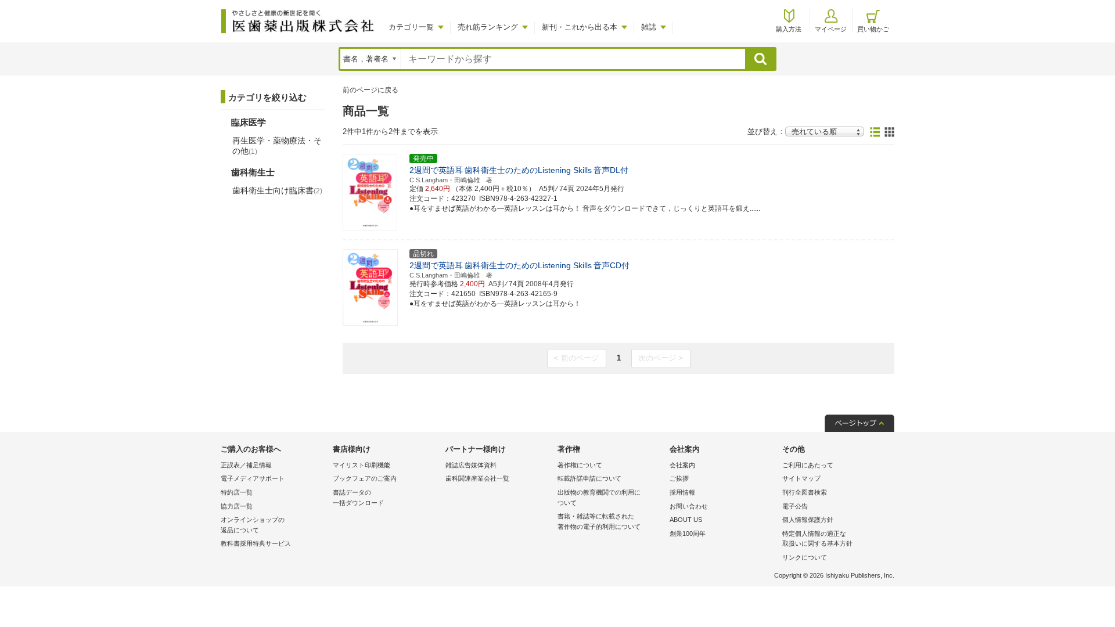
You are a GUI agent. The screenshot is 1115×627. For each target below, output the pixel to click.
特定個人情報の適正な (817, 538)
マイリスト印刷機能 (361, 465)
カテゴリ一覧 (411, 27)
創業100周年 (688, 533)
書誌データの (358, 497)
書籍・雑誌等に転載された (599, 521)
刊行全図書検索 (804, 492)
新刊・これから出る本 (579, 27)
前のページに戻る (370, 90)
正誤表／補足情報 (246, 465)
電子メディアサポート (253, 478)
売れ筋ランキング (488, 27)
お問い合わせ (689, 506)
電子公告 (795, 506)
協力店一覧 (237, 506)
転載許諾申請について (589, 478)
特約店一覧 (237, 492)
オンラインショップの (253, 525)
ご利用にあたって (807, 465)
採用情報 (682, 492)
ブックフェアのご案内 (365, 478)
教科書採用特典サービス (256, 543)
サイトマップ (801, 478)
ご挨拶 (679, 478)
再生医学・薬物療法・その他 (277, 146)
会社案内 (682, 465)
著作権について (580, 465)
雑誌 (648, 27)
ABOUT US (686, 519)
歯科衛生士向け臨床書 (277, 190)
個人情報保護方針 (807, 519)
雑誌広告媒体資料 (471, 465)
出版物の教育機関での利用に (599, 497)
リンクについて (804, 557)
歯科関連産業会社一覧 (477, 478)
